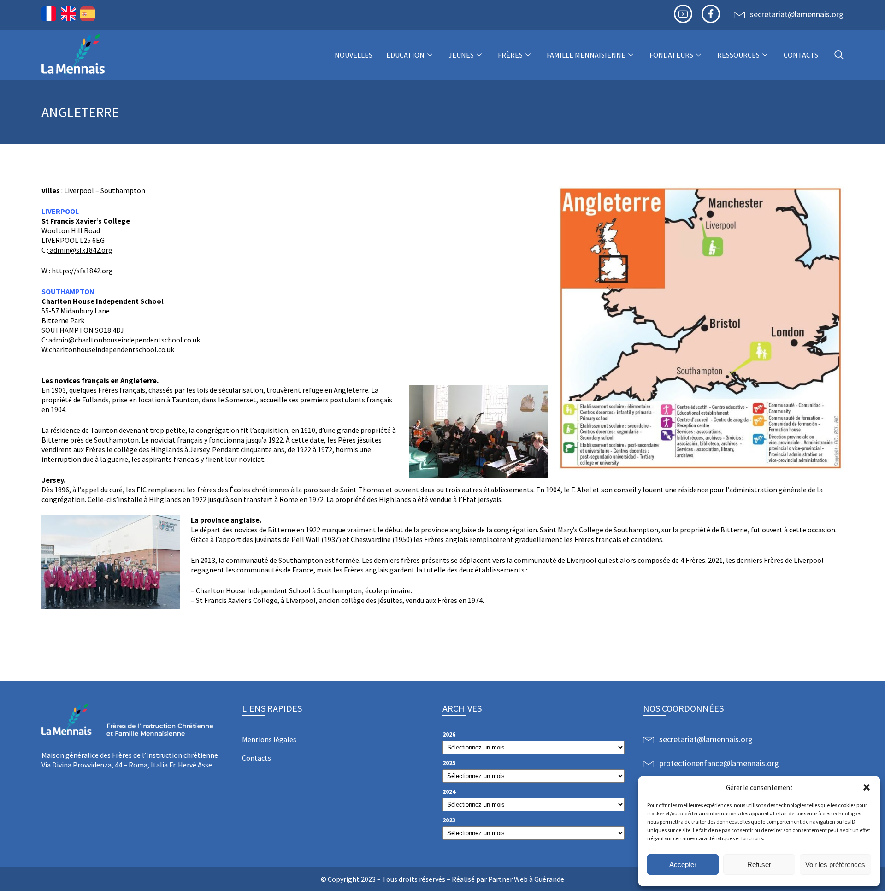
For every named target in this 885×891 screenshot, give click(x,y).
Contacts (801, 54)
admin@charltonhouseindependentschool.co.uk (124, 339)
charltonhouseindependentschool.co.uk (111, 349)
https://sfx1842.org (82, 270)
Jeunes (461, 54)
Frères (510, 54)
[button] (866, 787)
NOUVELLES (353, 54)
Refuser (759, 864)
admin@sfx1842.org (80, 249)
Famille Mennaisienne (586, 54)
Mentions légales (269, 739)
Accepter (682, 864)
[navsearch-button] (839, 55)
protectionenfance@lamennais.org (719, 763)
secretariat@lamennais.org (797, 14)
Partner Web (508, 879)
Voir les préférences (835, 864)
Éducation (405, 54)
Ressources (738, 54)
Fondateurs (671, 54)
